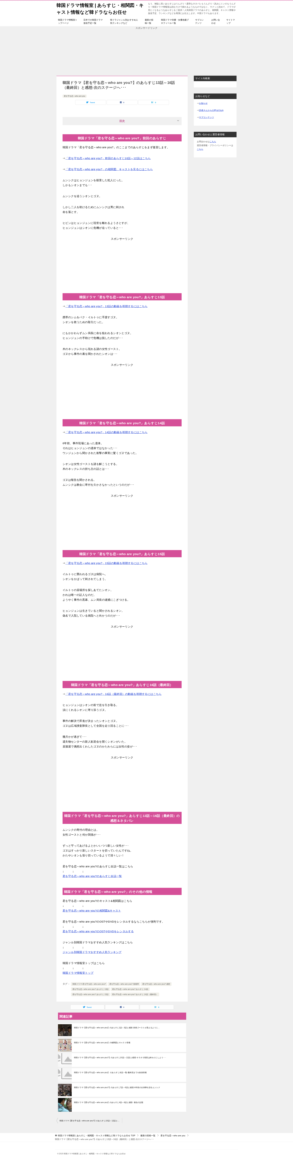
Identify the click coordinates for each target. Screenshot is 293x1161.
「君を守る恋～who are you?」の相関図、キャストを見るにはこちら (109, 169)
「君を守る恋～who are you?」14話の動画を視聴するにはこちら (106, 432)
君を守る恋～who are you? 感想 (156, 984)
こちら (213, 141)
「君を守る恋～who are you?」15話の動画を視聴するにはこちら (106, 563)
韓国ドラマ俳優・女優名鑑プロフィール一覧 (175, 21)
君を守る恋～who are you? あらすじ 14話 (130, 989)
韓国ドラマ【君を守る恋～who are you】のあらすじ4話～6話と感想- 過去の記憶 (108, 1102)
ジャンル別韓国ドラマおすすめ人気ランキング (92, 952)
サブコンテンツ (199, 21)
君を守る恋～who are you (74, 96)
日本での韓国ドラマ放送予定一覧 (93, 21)
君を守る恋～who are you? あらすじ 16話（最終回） (135, 994)
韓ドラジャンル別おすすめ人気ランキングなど (124, 21)
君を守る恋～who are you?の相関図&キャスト (92, 910)
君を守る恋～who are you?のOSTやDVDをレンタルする (98, 931)
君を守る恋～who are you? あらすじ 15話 (90, 994)
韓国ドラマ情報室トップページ (67, 21)
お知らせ (203, 103)
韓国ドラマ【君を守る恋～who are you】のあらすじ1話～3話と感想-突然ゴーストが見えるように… (117, 1028)
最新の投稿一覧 (149, 21)
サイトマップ (230, 21)
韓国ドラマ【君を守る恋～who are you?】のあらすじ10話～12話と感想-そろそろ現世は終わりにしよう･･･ (120, 1058)
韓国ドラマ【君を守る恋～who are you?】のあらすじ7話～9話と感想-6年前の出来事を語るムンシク (117, 1087)
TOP (96, 1135)
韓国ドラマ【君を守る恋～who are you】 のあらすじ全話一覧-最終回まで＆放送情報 (110, 1072)
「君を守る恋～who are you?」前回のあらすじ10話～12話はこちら (108, 158)
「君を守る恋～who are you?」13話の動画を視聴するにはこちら (106, 306)
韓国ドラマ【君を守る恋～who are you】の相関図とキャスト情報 (102, 1043)
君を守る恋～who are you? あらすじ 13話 (90, 989)
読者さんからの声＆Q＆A (211, 110)
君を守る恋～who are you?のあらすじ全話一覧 (92, 876)
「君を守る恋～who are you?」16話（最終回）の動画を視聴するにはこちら (113, 694)
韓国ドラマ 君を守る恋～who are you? (89, 984)
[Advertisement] (146, 51)
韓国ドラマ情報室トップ (78, 972)
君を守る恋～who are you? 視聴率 (124, 984)
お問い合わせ (215, 21)
